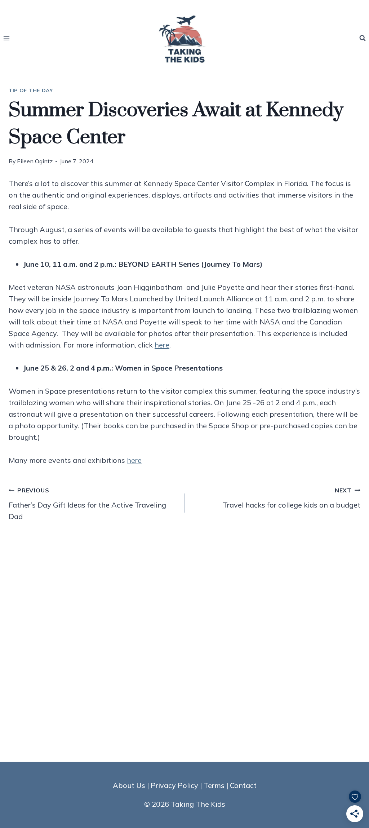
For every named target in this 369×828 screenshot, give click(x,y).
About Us (129, 785)
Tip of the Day (31, 90)
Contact (243, 785)
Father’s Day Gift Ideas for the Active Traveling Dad (87, 504)
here (162, 344)
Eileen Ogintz (35, 161)
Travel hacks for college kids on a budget (291, 498)
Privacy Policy (174, 785)
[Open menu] (6, 38)
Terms (214, 785)
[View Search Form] (362, 38)
